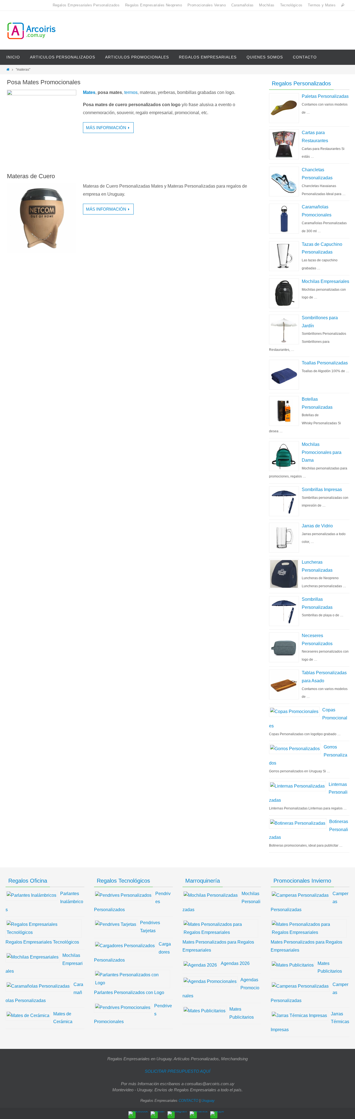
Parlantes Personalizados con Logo (129, 992)
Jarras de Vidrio (317, 525)
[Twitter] (158, 1113)
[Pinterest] (198, 1113)
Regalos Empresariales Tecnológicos (42, 942)
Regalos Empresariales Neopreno (153, 5)
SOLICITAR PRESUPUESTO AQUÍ (177, 1071)
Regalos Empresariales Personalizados (86, 5)
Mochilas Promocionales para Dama (321, 452)
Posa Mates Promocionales (43, 82)
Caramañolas (242, 5)
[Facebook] (138, 1113)
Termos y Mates (322, 5)
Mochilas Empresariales (325, 281)
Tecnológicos (291, 5)
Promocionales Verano (206, 5)
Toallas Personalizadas (325, 363)
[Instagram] (177, 1113)
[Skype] (217, 1113)
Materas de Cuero (31, 176)
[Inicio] (8, 69)
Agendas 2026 (235, 963)
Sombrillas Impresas (322, 489)
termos (131, 92)
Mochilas (266, 5)
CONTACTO (188, 1100)
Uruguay (208, 1100)
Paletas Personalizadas (325, 96)
